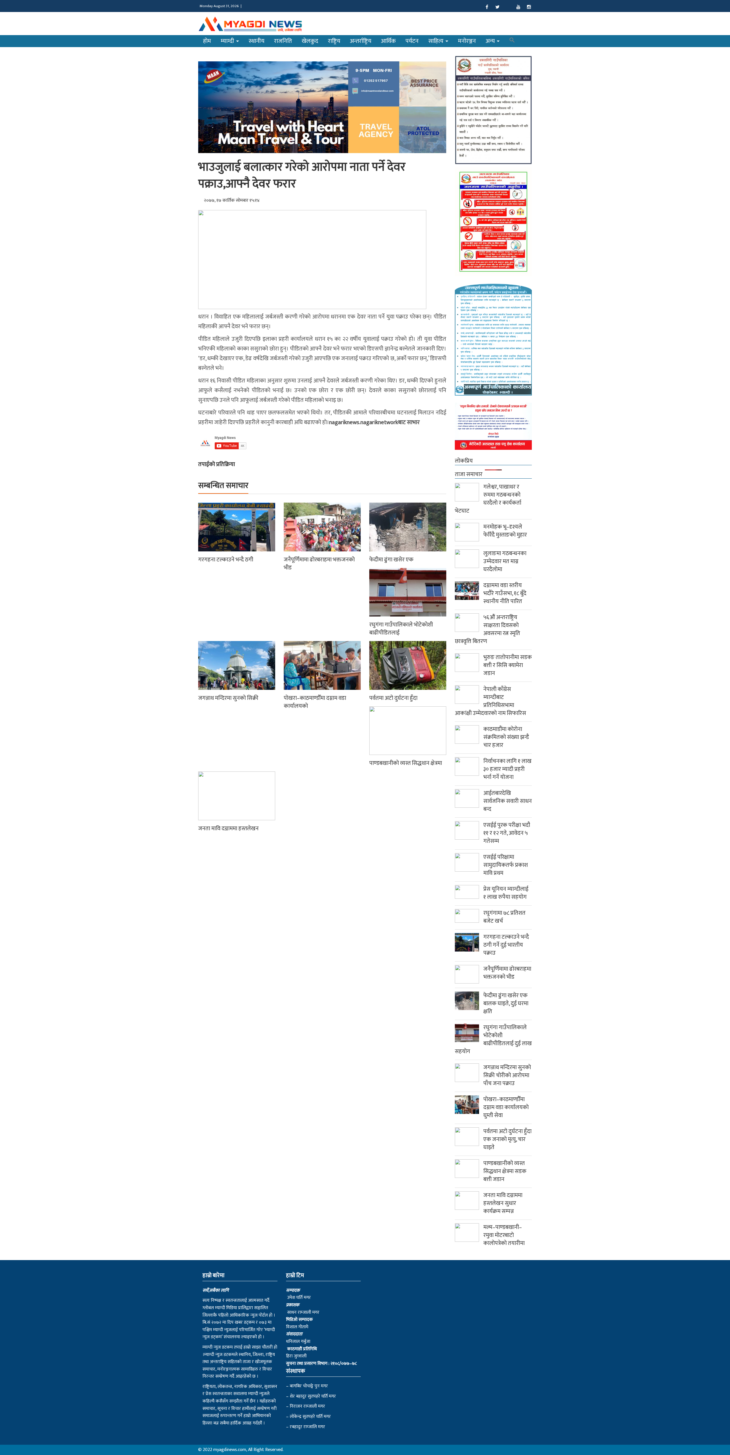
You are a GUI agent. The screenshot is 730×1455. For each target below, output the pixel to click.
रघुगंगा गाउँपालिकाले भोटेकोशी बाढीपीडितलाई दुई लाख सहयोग (493, 1039)
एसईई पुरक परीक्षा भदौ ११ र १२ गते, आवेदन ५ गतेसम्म (506, 833)
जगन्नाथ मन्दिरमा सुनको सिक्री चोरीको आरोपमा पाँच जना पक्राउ (507, 1075)
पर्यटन (412, 41)
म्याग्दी (228, 41)
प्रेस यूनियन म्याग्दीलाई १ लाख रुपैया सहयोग (505, 893)
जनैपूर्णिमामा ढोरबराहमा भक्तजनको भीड (319, 564)
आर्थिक (388, 41)
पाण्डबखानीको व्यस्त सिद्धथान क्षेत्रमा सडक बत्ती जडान (504, 1171)
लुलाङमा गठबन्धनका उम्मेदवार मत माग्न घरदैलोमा (504, 561)
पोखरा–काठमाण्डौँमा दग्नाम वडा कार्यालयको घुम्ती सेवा (506, 1107)
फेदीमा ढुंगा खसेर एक (391, 560)
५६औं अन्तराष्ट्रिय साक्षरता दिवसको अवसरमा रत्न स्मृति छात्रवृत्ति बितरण (487, 629)
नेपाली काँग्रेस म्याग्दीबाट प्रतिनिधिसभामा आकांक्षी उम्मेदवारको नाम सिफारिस (490, 701)
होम (207, 41)
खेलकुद (310, 41)
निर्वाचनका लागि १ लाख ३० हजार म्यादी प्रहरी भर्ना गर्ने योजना (507, 769)
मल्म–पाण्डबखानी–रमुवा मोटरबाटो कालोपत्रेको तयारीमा (504, 1235)
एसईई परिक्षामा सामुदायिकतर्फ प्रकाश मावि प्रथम (505, 865)
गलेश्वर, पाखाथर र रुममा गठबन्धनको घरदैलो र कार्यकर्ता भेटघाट (488, 499)
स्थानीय (256, 41)
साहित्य (436, 41)
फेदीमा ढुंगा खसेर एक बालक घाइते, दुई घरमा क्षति (505, 1003)
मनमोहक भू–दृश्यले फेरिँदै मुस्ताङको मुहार (505, 531)
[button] (512, 41)
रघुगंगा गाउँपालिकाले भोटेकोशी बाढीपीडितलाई (401, 629)
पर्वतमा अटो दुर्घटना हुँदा (393, 698)
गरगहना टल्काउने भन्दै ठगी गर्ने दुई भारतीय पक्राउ (506, 945)
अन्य (491, 41)
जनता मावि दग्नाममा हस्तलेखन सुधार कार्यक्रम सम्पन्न (502, 1203)
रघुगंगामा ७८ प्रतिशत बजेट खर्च (504, 917)
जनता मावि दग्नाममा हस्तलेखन (228, 828)
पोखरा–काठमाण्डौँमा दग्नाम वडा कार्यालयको (315, 702)
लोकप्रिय (464, 461)
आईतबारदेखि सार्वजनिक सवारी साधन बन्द (507, 801)
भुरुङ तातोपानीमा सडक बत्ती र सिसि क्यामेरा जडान (507, 665)
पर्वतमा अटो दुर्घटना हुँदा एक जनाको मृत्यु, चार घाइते (507, 1139)
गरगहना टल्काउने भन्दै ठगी (225, 560)
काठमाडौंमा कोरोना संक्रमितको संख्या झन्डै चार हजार (506, 737)
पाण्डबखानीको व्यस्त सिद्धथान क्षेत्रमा (405, 763)
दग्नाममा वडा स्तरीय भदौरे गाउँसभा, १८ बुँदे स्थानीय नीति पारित (504, 593)
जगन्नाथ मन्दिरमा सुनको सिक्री (228, 698)
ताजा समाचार (468, 474)
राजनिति (283, 41)
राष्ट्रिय (334, 41)
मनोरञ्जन (467, 41)
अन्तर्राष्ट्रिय (360, 41)
